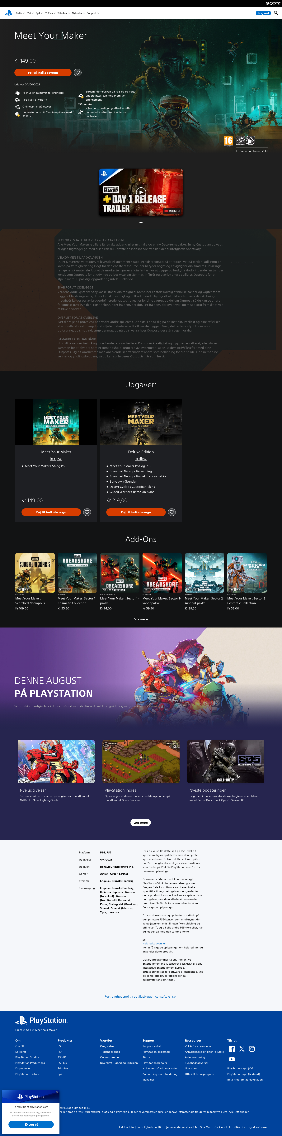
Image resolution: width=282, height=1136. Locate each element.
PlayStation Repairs (155, 1063)
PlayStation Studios (27, 1057)
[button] (141, 192)
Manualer (148, 1079)
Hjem (18, 1030)
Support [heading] (148, 1040)
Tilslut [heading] (232, 1040)
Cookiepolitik (222, 1127)
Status (146, 1057)
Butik (19, 13)
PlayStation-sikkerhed (156, 1051)
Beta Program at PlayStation (245, 1079)
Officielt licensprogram (199, 1074)
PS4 (60, 1051)
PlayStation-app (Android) (243, 1074)
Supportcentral (152, 1046)
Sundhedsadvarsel (196, 1063)
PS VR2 (62, 1057)
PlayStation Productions (30, 1063)
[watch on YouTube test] (172, 211)
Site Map (205, 1127)
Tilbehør (62, 13)
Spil (38, 13)
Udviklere (191, 1068)
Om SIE (20, 1046)
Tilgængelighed (110, 1051)
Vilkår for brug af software (250, 1127)
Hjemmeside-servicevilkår (180, 1127)
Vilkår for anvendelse (198, 1046)
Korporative (22, 1068)
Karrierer (20, 1051)
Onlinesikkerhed (110, 1057)
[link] (56, 772)
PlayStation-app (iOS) (240, 1068)
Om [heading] (18, 1040)
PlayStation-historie (27, 1074)
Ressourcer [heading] (193, 1040)
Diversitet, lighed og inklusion (119, 1063)
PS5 (29, 13)
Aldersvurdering (195, 1057)
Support (91, 13)
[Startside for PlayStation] (8, 13)
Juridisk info (126, 1127)
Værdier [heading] (106, 1040)
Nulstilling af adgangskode (160, 1068)
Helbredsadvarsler (154, 943)
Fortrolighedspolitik (149, 1127)
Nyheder (77, 13)
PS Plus (49, 13)
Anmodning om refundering (160, 1074)
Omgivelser (107, 1046)
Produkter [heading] (65, 1040)
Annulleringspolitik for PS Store (204, 1051)
